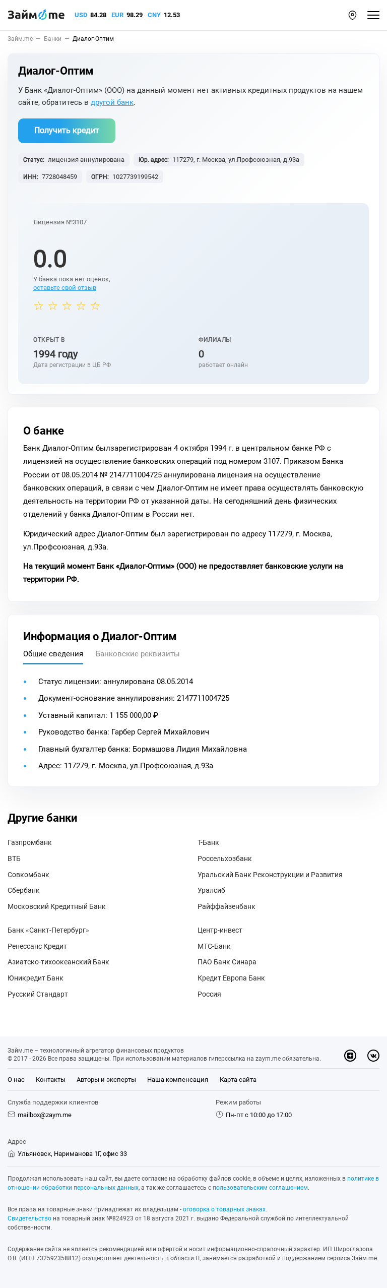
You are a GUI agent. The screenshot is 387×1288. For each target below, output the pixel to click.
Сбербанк (24, 890)
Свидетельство (29, 1218)
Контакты (51, 1079)
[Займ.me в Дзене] (350, 1056)
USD (81, 15)
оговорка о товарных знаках (224, 1209)
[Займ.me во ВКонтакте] (373, 1056)
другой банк (112, 102)
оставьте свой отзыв (64, 287)
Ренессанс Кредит (37, 946)
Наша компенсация (177, 1079)
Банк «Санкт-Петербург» (48, 930)
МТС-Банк (214, 946)
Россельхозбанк (225, 858)
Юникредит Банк (35, 978)
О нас (16, 1079)
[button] (352, 15)
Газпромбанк (30, 842)
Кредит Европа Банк (231, 978)
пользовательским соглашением (260, 1187)
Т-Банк (208, 842)
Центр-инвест (220, 930)
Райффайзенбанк (226, 906)
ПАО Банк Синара (227, 962)
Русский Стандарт (38, 994)
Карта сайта (238, 1079)
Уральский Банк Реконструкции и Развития (270, 875)
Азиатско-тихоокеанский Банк (58, 962)
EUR (117, 15)
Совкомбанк (28, 875)
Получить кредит (66, 130)
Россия (209, 994)
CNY (154, 15)
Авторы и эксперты (106, 1079)
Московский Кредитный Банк (57, 906)
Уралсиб (211, 890)
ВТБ (14, 858)
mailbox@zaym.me (45, 1115)
